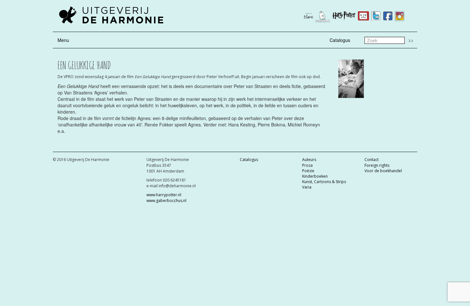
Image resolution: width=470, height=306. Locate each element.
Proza (307, 165)
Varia (306, 187)
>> (410, 40)
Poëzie (308, 170)
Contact (371, 159)
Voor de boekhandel (383, 170)
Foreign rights (376, 165)
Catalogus (340, 40)
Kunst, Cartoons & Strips (324, 181)
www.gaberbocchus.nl (166, 200)
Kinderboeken (315, 176)
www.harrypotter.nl (163, 194)
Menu (63, 40)
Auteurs (309, 159)
